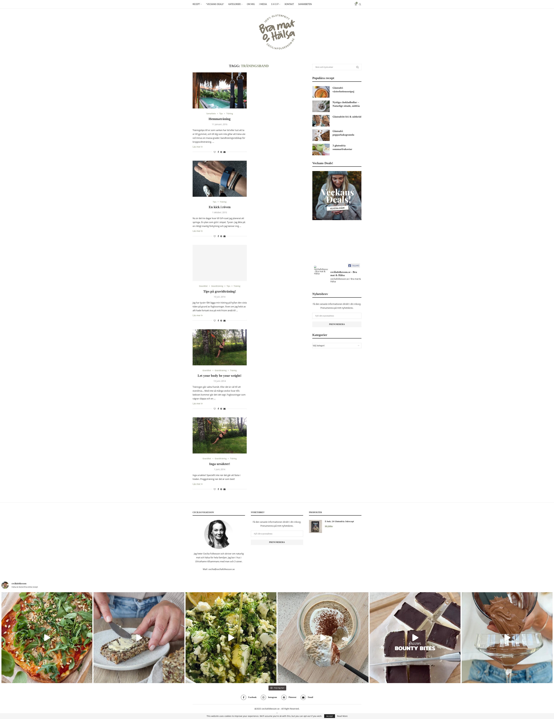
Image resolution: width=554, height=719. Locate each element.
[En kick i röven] (220, 179)
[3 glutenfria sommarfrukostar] (321, 149)
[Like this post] (215, 152)
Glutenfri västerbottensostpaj (343, 89)
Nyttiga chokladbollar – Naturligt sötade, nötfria (346, 104)
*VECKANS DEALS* (215, 4)
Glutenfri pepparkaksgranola (343, 133)
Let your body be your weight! (220, 375)
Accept (329, 716)
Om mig (251, 4)
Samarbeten (305, 4)
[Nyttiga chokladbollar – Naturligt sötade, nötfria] (321, 106)
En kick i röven (220, 207)
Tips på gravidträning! (219, 291)
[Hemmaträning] (220, 90)
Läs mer (197, 146)
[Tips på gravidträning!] (220, 263)
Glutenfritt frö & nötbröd (347, 116)
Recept (196, 4)
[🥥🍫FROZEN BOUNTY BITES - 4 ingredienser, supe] (415, 637)
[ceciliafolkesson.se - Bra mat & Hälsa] (321, 270)
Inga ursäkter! (219, 464)
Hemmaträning (220, 119)
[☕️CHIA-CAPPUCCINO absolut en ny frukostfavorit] (323, 637)
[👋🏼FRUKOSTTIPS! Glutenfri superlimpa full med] (138, 637)
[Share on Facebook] (218, 152)
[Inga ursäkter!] (220, 435)
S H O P (274, 4)
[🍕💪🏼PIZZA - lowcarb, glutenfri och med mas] (46, 637)
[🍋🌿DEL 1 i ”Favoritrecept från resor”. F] (231, 637)
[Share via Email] (224, 152)
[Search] (360, 4)
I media (263, 4)
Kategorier (234, 4)
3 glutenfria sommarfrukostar (342, 147)
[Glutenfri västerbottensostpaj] (321, 92)
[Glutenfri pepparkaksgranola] (321, 135)
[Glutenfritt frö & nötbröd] (321, 120)
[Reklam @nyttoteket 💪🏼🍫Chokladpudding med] (507, 637)
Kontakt (289, 4)
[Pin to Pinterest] (221, 152)
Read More (342, 716)
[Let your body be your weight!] (220, 347)
